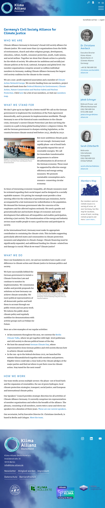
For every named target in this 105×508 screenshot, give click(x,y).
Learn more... (91, 220)
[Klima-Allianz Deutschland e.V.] (13, 7)
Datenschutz (10, 477)
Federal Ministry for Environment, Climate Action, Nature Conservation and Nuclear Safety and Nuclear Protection (35, 89)
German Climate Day (39, 344)
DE (99, 3)
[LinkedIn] (91, 438)
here (21, 93)
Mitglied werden (26, 471)
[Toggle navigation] (101, 8)
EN (103, 3)
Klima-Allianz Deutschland (20, 444)
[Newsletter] (93, 2)
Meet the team (36, 417)
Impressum (43, 471)
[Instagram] (82, 438)
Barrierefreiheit (27, 477)
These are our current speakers (52, 409)
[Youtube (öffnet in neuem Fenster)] (100, 438)
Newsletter (10, 471)
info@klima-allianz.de (13, 465)
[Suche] (88, 2)
